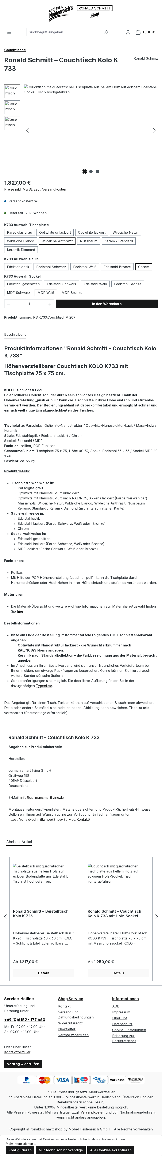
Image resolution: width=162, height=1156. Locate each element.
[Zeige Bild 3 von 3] (97, 171)
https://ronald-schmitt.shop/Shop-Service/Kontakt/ (49, 819)
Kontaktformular (17, 1052)
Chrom (143, 267)
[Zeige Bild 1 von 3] (84, 171)
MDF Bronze (72, 292)
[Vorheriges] (27, 130)
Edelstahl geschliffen (23, 284)
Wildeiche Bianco (20, 241)
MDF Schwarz (18, 292)
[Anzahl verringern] (8, 304)
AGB (115, 1006)
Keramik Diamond (21, 250)
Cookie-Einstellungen (129, 1030)
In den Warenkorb (107, 304)
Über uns (119, 1018)
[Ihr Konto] (128, 32)
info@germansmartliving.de (42, 797)
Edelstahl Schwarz (51, 267)
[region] (81, 130)
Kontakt (64, 1006)
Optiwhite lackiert (91, 232)
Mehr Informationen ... (21, 1143)
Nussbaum (88, 241)
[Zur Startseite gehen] (81, 14)
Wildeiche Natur (125, 232)
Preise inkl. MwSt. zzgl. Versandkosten (35, 189)
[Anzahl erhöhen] (50, 304)
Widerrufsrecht (70, 1023)
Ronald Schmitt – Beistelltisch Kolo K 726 (41, 913)
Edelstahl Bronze (117, 267)
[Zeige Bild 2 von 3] (91, 171)
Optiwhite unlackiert (55, 232)
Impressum (121, 1012)
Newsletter (67, 1029)
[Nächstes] (154, 130)
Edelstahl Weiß (84, 267)
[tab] (15, 334)
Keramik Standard (118, 241)
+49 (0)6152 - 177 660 (24, 1019)
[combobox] (64, 32)
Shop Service (70, 999)
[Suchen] (106, 32)
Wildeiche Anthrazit (57, 241)
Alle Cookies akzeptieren (111, 1150)
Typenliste (44, 686)
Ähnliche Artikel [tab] (19, 842)
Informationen (125, 999)
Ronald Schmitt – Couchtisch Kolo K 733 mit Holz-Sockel (114, 913)
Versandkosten (92, 1112)
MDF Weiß (46, 292)
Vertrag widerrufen (23, 1064)
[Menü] (9, 32)
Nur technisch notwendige (61, 1150)
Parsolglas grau (19, 232)
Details (44, 973)
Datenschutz (122, 1024)
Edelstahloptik (18, 267)
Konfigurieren (20, 1150)
